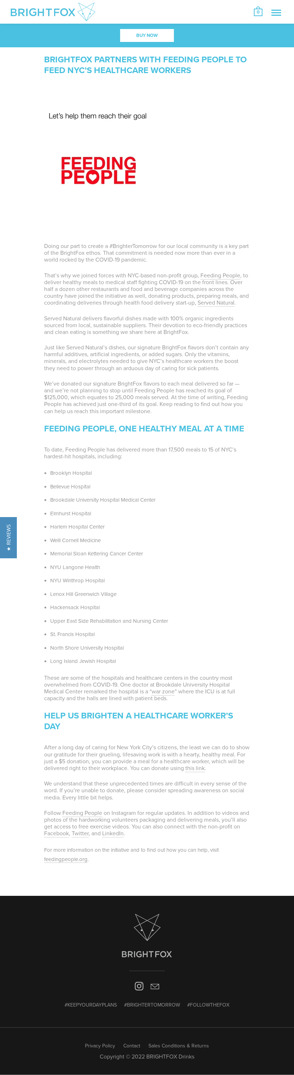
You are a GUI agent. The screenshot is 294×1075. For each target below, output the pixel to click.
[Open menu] (276, 12)
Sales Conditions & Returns (178, 1046)
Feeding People (220, 275)
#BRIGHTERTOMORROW (152, 1005)
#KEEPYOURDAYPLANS (91, 1005)
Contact (131, 1046)
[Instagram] (139, 988)
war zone (163, 691)
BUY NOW (147, 35)
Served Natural (216, 302)
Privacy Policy (100, 1046)
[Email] (155, 988)
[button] (8, 537)
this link (195, 768)
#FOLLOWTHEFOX (208, 1005)
